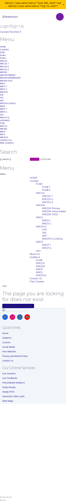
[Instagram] (12, 317)
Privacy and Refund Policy (15, 356)
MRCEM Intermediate (10, 77)
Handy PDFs (8, 391)
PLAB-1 (3, 55)
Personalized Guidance (13, 382)
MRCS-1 (3, 86)
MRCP (2, 106)
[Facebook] (5, 317)
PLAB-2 (3, 58)
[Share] (7, 497)
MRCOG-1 (4, 63)
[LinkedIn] (20, 317)
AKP (2, 100)
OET (2, 114)
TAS (2, 97)
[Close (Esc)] (10, 497)
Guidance (5, 120)
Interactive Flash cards (13, 396)
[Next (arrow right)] (4, 500)
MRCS (2, 83)
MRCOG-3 (4, 69)
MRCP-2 (3, 111)
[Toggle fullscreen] (4, 497)
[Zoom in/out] (1, 497)
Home (5, 333)
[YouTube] (27, 317)
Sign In (24, 490)
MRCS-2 (3, 89)
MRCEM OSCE (6, 80)
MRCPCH (4, 92)
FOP (2, 94)
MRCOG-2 (4, 66)
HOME (3, 46)
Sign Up (17, 490)
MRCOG (3, 60)
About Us (5, 117)
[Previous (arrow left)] (1, 500)
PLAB (2, 52)
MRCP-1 (3, 109)
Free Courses (7, 143)
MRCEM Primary (8, 75)
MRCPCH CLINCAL (8, 103)
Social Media (8, 346)
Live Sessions (9, 373)
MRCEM (3, 72)
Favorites (15, 32)
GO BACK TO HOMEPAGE (18, 306)
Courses (4, 32)
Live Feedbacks (9, 378)
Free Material (9, 351)
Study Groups (9, 387)
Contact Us (6, 140)
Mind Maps (7, 400)
